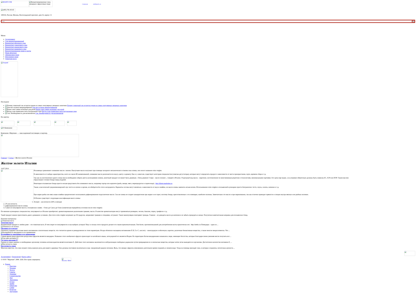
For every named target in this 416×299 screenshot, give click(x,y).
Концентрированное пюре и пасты (18, 51)
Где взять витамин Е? (9, 240)
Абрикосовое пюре (12, 55)
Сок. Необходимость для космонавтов (49, 113)
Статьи (11, 158)
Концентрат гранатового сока (16, 45)
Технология (16, 257)
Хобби (12, 284)
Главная (4, 158)
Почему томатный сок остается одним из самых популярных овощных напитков (97, 105)
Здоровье (13, 274)
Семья (12, 287)
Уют (11, 278)
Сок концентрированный (14, 41)
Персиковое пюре (11, 57)
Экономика (14, 280)
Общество (13, 286)
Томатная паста (11, 59)
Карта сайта (26, 257)
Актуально (14, 291)
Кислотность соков (8, 246)
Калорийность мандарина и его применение (18, 234)
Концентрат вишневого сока (15, 49)
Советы (12, 272)
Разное (7, 264)
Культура (13, 289)
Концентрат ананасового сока (16, 47)
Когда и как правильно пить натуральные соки (59, 111)
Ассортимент (10, 39)
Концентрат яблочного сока (15, 43)
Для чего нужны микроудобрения (44, 107)
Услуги (12, 270)
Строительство (15, 276)
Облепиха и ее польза (9, 228)
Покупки (13, 266)
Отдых (12, 282)
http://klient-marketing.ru (163, 183)
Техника (13, 268)
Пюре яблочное (11, 53)
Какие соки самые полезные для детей (50, 109)
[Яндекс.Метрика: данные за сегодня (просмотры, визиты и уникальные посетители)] (66, 259)
